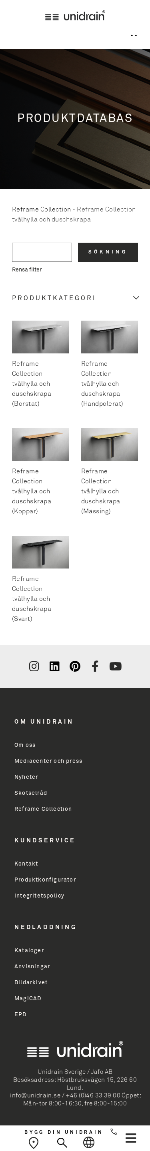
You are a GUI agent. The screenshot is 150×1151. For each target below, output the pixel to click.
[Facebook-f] (95, 666)
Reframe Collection (41, 209)
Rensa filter (27, 270)
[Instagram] (34, 666)
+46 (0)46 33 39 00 (93, 1096)
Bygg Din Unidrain (64, 1132)
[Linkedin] (54, 666)
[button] (131, 1138)
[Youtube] (116, 666)
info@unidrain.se (35, 1096)
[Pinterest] (75, 666)
